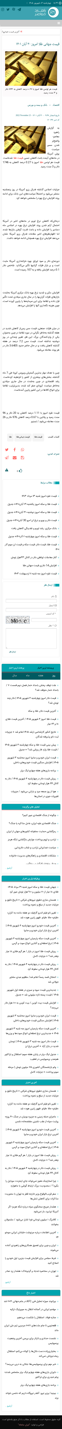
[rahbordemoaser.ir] (46, 13)
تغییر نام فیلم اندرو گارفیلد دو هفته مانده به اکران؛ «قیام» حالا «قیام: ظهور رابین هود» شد (33, 915)
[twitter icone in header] (8, 10)
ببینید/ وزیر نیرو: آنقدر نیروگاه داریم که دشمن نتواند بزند (32, 1395)
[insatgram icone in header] (2, 10)
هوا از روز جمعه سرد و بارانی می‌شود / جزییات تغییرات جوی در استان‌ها (35, 794)
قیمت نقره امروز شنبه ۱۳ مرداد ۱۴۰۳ (39, 496)
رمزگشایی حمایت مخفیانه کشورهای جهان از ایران (32, 831)
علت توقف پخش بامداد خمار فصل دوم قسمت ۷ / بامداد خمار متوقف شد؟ (32, 687)
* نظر (51, 625)
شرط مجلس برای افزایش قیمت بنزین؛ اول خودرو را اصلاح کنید (32, 1260)
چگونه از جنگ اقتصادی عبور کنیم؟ (39, 815)
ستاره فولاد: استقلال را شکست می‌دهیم (37, 1317)
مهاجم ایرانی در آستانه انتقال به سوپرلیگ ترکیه (33, 1309)
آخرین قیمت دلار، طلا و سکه (42, 711)
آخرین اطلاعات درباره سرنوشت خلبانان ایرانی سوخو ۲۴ (32, 1235)
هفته (40, 675)
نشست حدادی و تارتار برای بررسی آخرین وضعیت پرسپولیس (33, 1340)
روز (53, 675)
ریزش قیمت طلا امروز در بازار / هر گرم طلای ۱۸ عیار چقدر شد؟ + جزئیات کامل (32, 953)
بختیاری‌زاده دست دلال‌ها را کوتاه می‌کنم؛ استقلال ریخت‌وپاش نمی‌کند (33, 1353)
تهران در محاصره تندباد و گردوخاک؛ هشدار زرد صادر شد (32, 1273)
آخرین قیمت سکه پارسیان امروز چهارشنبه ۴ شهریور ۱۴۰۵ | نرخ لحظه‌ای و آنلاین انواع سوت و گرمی (32, 941)
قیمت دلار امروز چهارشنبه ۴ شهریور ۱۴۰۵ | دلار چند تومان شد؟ (33, 700)
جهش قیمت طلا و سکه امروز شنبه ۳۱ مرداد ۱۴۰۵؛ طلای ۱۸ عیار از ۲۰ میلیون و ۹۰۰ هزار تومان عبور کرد (33, 889)
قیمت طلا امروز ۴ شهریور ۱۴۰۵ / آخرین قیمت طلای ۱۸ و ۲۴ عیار (32, 721)
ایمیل (51, 605)
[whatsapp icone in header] (22, 450)
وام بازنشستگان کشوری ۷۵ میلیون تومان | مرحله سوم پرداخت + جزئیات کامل (33, 1069)
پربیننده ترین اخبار (45, 668)
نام (52, 596)
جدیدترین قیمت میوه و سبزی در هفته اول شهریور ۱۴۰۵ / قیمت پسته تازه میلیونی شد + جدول (33, 992)
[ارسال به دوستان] (15, 458)
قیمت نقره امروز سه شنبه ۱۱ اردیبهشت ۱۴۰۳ (35, 574)
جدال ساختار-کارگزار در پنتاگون (41, 864)
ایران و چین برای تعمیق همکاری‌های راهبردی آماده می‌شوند (32, 1247)
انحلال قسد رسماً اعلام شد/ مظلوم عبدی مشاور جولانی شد (34, 979)
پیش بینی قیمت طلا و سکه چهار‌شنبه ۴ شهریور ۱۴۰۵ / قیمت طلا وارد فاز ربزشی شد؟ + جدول (32, 747)
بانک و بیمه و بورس (37, 105)
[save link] (22, 458)
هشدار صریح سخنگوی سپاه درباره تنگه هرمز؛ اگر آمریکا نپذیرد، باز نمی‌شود (33, 1209)
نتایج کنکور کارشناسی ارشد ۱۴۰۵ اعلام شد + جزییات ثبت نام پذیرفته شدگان (32, 734)
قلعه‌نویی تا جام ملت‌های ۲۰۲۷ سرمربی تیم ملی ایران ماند (31, 1328)
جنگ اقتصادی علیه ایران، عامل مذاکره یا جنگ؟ (33, 823)
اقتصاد (56, 105)
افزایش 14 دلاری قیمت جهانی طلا (40, 566)
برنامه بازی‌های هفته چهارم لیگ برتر (39, 771)
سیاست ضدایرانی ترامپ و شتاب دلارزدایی (36, 848)
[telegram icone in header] (19, 10)
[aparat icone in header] (13, 10)
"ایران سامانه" (24, 1425)
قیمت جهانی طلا (23, 436)
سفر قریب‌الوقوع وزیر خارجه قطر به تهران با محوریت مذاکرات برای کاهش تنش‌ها (32, 1196)
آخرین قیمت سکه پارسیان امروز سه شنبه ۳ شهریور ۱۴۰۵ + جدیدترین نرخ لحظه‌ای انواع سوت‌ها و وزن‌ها (32, 1031)
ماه (27, 675)
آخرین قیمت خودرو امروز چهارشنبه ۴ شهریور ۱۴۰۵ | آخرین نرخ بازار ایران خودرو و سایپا (32, 928)
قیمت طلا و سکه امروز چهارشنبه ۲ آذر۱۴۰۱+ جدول (32, 537)
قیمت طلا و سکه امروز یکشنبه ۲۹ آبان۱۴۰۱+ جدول (32, 504)
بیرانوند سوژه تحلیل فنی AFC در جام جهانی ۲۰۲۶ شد (30, 1301)
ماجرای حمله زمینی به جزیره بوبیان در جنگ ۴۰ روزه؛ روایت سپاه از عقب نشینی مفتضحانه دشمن (32, 1119)
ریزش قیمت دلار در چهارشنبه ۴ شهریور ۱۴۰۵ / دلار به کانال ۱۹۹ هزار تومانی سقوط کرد (32, 781)
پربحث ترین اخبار (16, 668)
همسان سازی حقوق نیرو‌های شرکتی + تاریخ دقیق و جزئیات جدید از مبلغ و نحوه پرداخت (32, 902)
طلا (41, 162)
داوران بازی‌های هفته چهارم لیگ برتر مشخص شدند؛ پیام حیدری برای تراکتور (31, 1374)
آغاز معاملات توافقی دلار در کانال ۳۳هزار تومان (34, 557)
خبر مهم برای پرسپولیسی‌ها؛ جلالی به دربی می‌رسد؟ (31, 1364)
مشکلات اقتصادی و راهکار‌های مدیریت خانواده (33, 856)
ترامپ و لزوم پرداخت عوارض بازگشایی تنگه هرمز (32, 840)
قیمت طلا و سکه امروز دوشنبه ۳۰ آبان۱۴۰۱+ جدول (32, 512)
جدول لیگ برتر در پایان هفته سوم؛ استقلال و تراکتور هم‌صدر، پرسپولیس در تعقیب (32, 1056)
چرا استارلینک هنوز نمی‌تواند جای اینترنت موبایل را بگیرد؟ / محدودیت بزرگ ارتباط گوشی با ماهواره (32, 1183)
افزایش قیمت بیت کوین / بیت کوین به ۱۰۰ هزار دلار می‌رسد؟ (32, 1005)
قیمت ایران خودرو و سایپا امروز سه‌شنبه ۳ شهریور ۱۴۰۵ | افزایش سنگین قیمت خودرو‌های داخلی (33, 760)
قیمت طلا (18, 158)
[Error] (7, 470)
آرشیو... (8, 868)
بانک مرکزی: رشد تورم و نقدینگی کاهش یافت (34, 528)
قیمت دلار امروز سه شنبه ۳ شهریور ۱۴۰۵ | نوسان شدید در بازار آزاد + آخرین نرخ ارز (34, 1043)
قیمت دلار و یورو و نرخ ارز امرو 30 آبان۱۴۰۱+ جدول (32, 520)
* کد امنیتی (51, 613)
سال (14, 675)
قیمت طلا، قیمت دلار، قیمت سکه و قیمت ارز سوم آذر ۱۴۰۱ (32, 547)
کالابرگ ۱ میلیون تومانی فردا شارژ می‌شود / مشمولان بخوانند (31, 1222)
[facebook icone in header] (15, 450)
